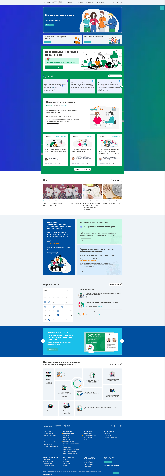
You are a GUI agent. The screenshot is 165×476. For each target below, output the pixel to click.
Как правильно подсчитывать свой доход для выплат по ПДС (82, 150)
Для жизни (101, 306)
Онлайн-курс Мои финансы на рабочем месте (111, 438)
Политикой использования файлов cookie (52, 473)
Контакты (65, 465)
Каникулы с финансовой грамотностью (69, 446)
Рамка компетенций (68, 433)
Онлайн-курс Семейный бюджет (48, 443)
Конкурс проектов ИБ (89, 464)
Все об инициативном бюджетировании (89, 461)
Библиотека (66, 435)
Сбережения (90, 136)
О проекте (48, 26)
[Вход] (121, 2)
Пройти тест (85, 240)
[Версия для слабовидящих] (117, 2)
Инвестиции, (86, 201)
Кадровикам (107, 433)
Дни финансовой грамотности (71, 443)
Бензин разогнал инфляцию (111, 203)
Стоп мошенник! (47, 459)
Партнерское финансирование (51, 441)
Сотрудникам (107, 435)
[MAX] (121, 426)
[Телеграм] (118, 426)
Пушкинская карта (47, 463)
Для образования (102, 297)
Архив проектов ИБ (88, 466)
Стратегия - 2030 (88, 437)
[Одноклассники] (115, 426)
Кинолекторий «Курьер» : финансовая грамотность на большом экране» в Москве (102, 303)
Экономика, (46, 201)
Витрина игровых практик (69, 451)
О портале (65, 459)
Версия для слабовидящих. (112, 465)
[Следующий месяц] (71, 290)
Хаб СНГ (86, 439)
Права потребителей (61, 136)
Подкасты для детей (48, 465)
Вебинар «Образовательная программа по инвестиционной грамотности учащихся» (103, 293)
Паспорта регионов (88, 433)
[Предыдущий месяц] (67, 290)
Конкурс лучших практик (94, 37)
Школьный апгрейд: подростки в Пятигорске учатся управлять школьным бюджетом (62, 204)
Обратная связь (108, 462)
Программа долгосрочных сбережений (49, 436)
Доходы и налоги (116, 136)
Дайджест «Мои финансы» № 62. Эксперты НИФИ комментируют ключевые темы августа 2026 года (109, 151)
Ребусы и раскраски (48, 461)
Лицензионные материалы (70, 453)
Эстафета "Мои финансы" (50, 439)
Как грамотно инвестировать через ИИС (55, 38)
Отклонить (109, 473)
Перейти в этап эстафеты (54, 67)
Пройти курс (51, 253)
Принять (116, 473)
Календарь (66, 461)
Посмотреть (52, 349)
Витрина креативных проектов (71, 449)
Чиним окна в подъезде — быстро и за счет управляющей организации (55, 150)
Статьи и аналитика (48, 433)
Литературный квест (69, 441)
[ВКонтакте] (112, 426)
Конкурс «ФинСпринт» (92, 312)
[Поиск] (114, 2)
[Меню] (162, 8)
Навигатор (66, 437)
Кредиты (63, 105)
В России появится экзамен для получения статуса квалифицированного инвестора (91, 206)
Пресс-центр (66, 463)
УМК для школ (66, 439)
